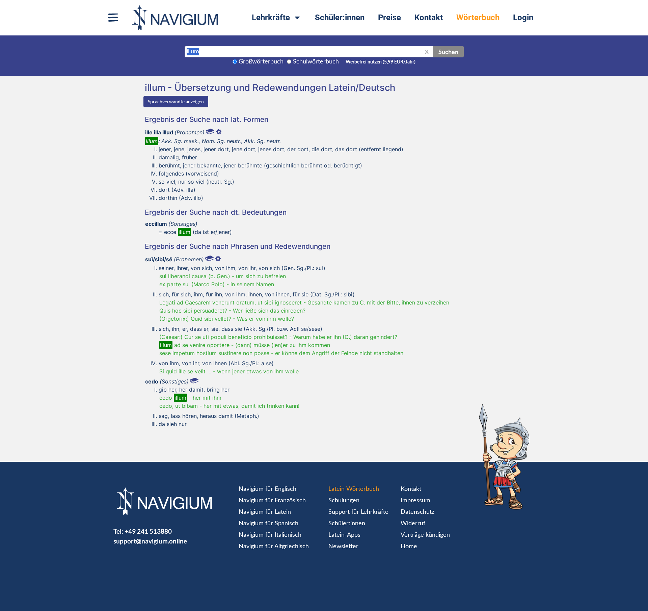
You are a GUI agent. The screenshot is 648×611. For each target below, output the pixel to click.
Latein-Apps (344, 535)
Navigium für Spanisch (268, 524)
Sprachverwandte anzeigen (176, 101)
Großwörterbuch (261, 62)
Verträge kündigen (425, 535)
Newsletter (343, 546)
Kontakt (428, 17)
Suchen (448, 51)
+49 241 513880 (148, 531)
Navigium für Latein (265, 512)
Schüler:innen (339, 17)
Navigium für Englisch (267, 489)
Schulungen (343, 501)
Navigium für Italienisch (270, 535)
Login (523, 17)
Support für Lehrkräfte (358, 512)
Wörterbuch (478, 17)
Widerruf (413, 524)
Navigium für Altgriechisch (274, 546)
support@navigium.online (150, 541)
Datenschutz (417, 512)
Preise (389, 17)
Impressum (415, 501)
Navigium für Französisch (272, 501)
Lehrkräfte (271, 17)
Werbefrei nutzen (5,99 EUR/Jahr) (380, 62)
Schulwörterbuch (316, 62)
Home (409, 546)
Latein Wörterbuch (353, 489)
